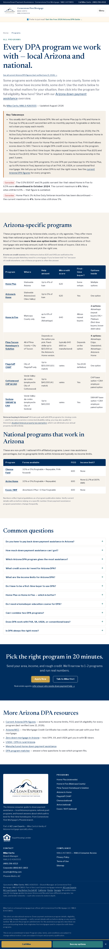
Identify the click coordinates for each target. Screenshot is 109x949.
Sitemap (60, 865)
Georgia (57, 890)
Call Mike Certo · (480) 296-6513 (92, 2)
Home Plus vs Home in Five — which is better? (31, 595)
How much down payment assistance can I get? (32, 550)
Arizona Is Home (64, 792)
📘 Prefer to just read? (54, 19)
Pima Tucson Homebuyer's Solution (73, 788)
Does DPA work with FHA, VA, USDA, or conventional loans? (38, 621)
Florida (50, 890)
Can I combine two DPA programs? (25, 613)
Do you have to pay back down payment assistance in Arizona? (40, 541)
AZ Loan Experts (17, 826)
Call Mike (26, 944)
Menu (101, 11)
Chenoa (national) (64, 800)
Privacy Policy (63, 857)
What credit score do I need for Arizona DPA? (31, 568)
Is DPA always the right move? (22, 630)
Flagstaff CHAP (64, 796)
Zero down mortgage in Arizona (22, 737)
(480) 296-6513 (10, 863)
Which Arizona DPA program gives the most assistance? (37, 559)
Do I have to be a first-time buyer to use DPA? (31, 586)
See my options (78, 944)
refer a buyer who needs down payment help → (53, 686)
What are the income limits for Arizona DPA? (30, 577)
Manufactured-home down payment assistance (31, 746)
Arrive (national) (64, 804)
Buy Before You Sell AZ (27, 890)
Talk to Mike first (65, 679)
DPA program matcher (18, 750)
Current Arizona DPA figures (21, 721)
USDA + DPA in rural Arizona (20, 742)
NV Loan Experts (10, 890)
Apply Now (40, 679)
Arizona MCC (12, 729)
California (42, 890)
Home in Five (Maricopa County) (71, 784)
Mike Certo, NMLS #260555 (22, 105)
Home (6, 33)
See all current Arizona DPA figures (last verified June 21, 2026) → (30, 75)
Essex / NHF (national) (67, 809)
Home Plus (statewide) (67, 779)
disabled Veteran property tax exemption (29, 423)
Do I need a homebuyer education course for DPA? (33, 604)
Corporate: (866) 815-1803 (15, 868)
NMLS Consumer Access (85, 853)
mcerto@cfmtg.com (12, 872)
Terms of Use (63, 861)
